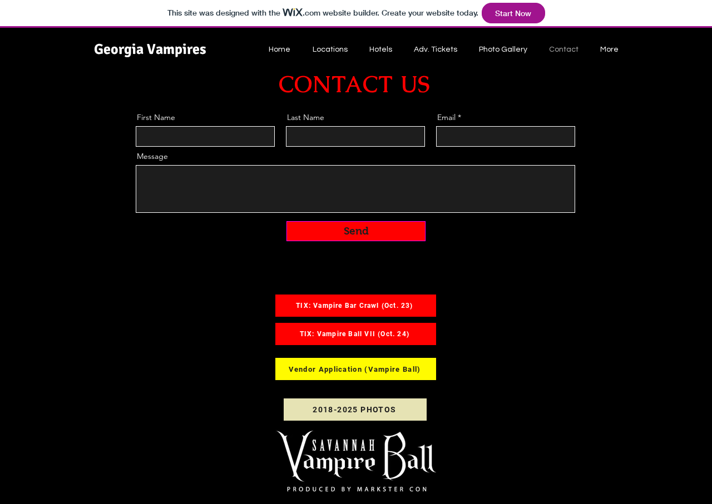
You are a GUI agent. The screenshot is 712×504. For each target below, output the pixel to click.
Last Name (305, 117)
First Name (156, 117)
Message (152, 156)
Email (446, 117)
